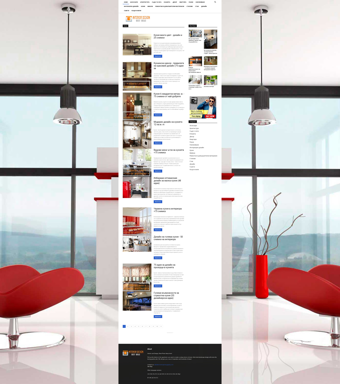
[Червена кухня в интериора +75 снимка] (137, 221)
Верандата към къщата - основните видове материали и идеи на (210, 68)
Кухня (143, 6)
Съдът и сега (156, 2)
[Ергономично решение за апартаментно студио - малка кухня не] (210, 39)
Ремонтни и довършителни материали (169, 6)
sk (167, 374)
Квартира (182, 2)
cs (158, 374)
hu (154, 374)
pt (152, 377)
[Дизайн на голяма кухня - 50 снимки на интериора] (137, 243)
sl (169, 374)
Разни (191, 2)
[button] (215, 2)
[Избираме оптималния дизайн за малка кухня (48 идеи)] (137, 187)
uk (177, 374)
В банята (167, 2)
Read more (158, 56)
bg (179, 374)
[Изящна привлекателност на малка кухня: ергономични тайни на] (195, 61)
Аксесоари (134, 2)
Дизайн (204, 6)
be (151, 374)
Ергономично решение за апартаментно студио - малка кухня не (210, 52)
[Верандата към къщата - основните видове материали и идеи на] (210, 60)
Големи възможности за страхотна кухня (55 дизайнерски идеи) (166, 295)
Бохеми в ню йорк (209, 86)
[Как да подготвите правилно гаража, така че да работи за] (195, 33)
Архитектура (144, 2)
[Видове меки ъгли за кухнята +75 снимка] (137, 163)
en (149, 374)
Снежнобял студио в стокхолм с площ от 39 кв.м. (195, 87)
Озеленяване (200, 2)
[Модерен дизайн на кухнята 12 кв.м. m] (137, 136)
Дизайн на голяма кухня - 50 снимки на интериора (168, 238)
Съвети (126, 10)
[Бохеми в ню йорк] (210, 80)
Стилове (190, 6)
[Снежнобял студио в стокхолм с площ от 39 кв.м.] (195, 79)
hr (156, 374)
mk (163, 374)
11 (161, 326)
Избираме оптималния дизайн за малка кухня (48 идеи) (167, 180)
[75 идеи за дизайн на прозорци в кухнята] (137, 278)
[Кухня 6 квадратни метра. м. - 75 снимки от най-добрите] (137, 107)
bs (174, 374)
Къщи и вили (136, 10)
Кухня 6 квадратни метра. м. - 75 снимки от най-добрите (169, 95)
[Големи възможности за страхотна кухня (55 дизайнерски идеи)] (137, 301)
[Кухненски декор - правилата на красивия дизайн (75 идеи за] (137, 76)
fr (148, 377)
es (155, 377)
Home (126, 2)
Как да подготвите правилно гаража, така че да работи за (195, 40)
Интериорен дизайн (131, 6)
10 (157, 326)
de (150, 377)
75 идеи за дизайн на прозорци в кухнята (164, 266)
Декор (175, 2)
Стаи (197, 6)
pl (160, 374)
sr (171, 374)
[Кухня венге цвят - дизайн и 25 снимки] (137, 44)
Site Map (149, 366)
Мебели (150, 6)
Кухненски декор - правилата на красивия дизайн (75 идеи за (169, 66)
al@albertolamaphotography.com (163, 364)
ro (165, 374)
